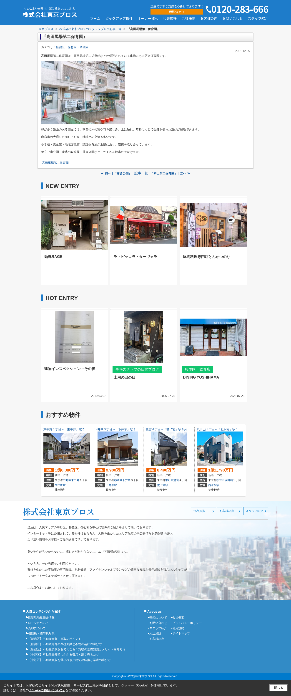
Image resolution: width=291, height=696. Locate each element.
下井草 (126, 480)
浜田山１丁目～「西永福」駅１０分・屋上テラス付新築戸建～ (238, 429)
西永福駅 (213, 485)
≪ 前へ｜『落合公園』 (116, 173)
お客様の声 (208, 18)
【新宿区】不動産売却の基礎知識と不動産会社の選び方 (65, 644)
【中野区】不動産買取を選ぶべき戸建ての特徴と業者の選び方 (69, 660)
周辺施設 (155, 633)
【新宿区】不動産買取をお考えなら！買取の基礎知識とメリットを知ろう (76, 649)
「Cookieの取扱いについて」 (47, 690)
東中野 (75, 480)
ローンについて (38, 623)
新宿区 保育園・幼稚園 (72, 47)
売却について (37, 628)
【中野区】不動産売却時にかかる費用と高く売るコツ (63, 654)
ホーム (95, 18)
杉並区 (118, 480)
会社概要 (188, 18)
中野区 (67, 480)
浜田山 (229, 480)
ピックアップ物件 (119, 18)
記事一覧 (141, 173)
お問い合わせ (232, 18)
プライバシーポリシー (187, 623)
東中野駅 (60, 485)
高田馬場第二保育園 (55, 163)
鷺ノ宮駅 (162, 485)
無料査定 (175, 11)
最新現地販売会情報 (41, 617)
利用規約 (178, 628)
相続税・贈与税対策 (41, 633)
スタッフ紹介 (258, 18)
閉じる (278, 687)
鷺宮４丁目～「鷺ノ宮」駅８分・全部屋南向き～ (178, 429)
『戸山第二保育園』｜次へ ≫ (170, 173)
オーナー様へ (148, 18)
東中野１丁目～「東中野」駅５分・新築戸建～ (74, 429)
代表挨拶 (170, 18)
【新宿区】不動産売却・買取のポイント (54, 639)
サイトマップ (181, 633)
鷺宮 (176, 480)
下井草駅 (111, 485)
